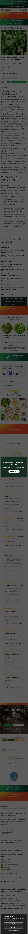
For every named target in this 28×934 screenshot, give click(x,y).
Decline (13, 927)
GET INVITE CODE (14, 471)
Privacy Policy (12, 920)
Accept (13, 923)
